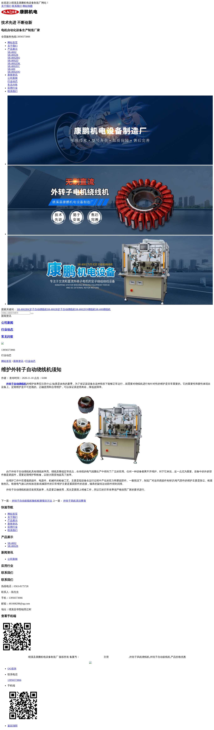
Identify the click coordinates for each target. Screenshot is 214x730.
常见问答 (13, 84)
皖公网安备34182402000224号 (108, 663)
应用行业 (13, 88)
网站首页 (13, 42)
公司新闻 (13, 78)
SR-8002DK (14, 63)
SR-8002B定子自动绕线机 (61, 309)
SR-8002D (13, 60)
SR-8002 (12, 52)
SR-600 (11, 69)
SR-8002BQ (14, 57)
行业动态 (13, 81)
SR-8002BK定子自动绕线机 (32, 309)
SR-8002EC (14, 66)
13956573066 (14, 680)
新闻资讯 (13, 74)
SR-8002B (13, 55)
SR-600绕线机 (103, 309)
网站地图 (28, 6)
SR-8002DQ (14, 72)
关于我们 (6, 6)
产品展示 (13, 49)
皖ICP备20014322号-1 (91, 657)
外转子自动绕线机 (119, 657)
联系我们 (17, 6)
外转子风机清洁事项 (74, 500)
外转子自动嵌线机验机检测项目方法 (32, 500)
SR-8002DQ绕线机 (85, 309)
